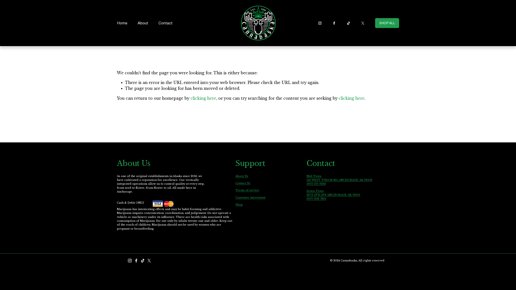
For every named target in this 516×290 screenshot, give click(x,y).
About (143, 23)
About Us (241, 176)
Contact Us (242, 183)
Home (122, 23)
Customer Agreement (250, 197)
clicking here (203, 98)
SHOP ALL (387, 23)
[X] (363, 23)
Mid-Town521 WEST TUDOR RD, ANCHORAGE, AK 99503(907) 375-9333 (339, 179)
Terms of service (247, 190)
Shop (239, 204)
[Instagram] (320, 23)
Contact (165, 23)
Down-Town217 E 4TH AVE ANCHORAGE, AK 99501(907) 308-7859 (333, 194)
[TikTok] (348, 23)
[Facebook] (334, 23)
